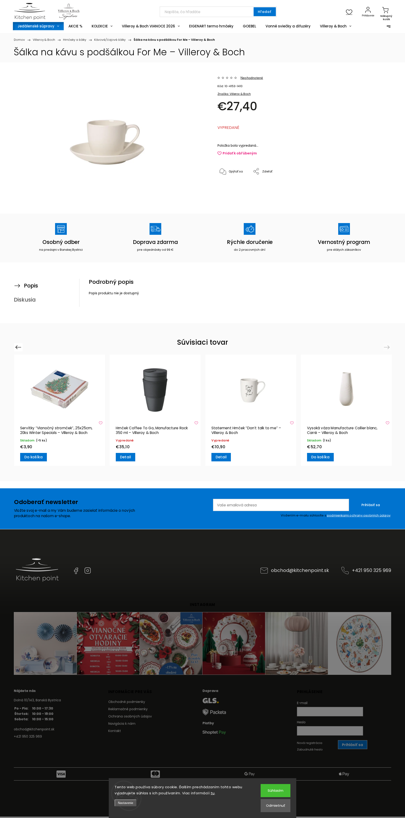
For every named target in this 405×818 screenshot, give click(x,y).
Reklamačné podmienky (128, 709)
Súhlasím (275, 790)
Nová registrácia (309, 743)
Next (387, 347)
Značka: (234, 94)
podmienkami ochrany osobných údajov (358, 515)
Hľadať (264, 11)
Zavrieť (367, 187)
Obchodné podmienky (126, 701)
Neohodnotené (251, 77)
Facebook (75, 570)
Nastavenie (125, 803)
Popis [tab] (31, 285)
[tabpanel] (59, 410)
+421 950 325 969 (371, 570)
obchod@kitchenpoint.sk (300, 570)
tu (213, 793)
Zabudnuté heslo (310, 749)
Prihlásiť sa (370, 505)
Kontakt (114, 730)
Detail (125, 457)
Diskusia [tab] (25, 299)
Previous (18, 347)
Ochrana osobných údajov (130, 716)
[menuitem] (38, 26)
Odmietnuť (275, 805)
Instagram (87, 570)
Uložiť (228, 186)
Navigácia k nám (121, 723)
